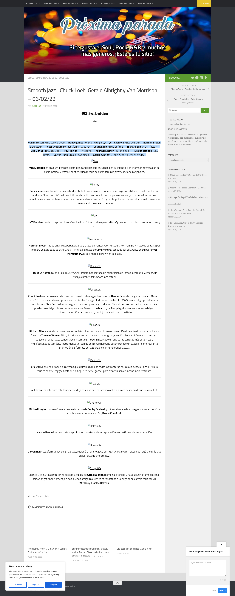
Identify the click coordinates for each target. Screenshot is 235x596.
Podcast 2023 (69, 3)
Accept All (53, 584)
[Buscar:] (184, 110)
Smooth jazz (43, 78)
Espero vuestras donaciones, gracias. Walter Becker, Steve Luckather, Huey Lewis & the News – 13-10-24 (90, 552)
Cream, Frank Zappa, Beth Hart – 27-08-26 (188, 188)
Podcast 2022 (50, 3)
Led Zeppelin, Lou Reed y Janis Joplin (134, 548)
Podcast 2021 (32, 3)
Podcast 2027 (144, 3)
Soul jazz (64, 78)
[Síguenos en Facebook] (197, 77)
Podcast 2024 (88, 3)
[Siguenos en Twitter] (192, 77)
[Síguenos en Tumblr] (205, 77)
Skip (214, 590)
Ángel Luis (36, 106)
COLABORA (204, 3)
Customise (18, 584)
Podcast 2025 (107, 3)
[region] (35, 576)
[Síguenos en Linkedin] (201, 77)
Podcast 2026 (125, 3)
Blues (31, 78)
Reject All (35, 584)
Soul (54, 78)
